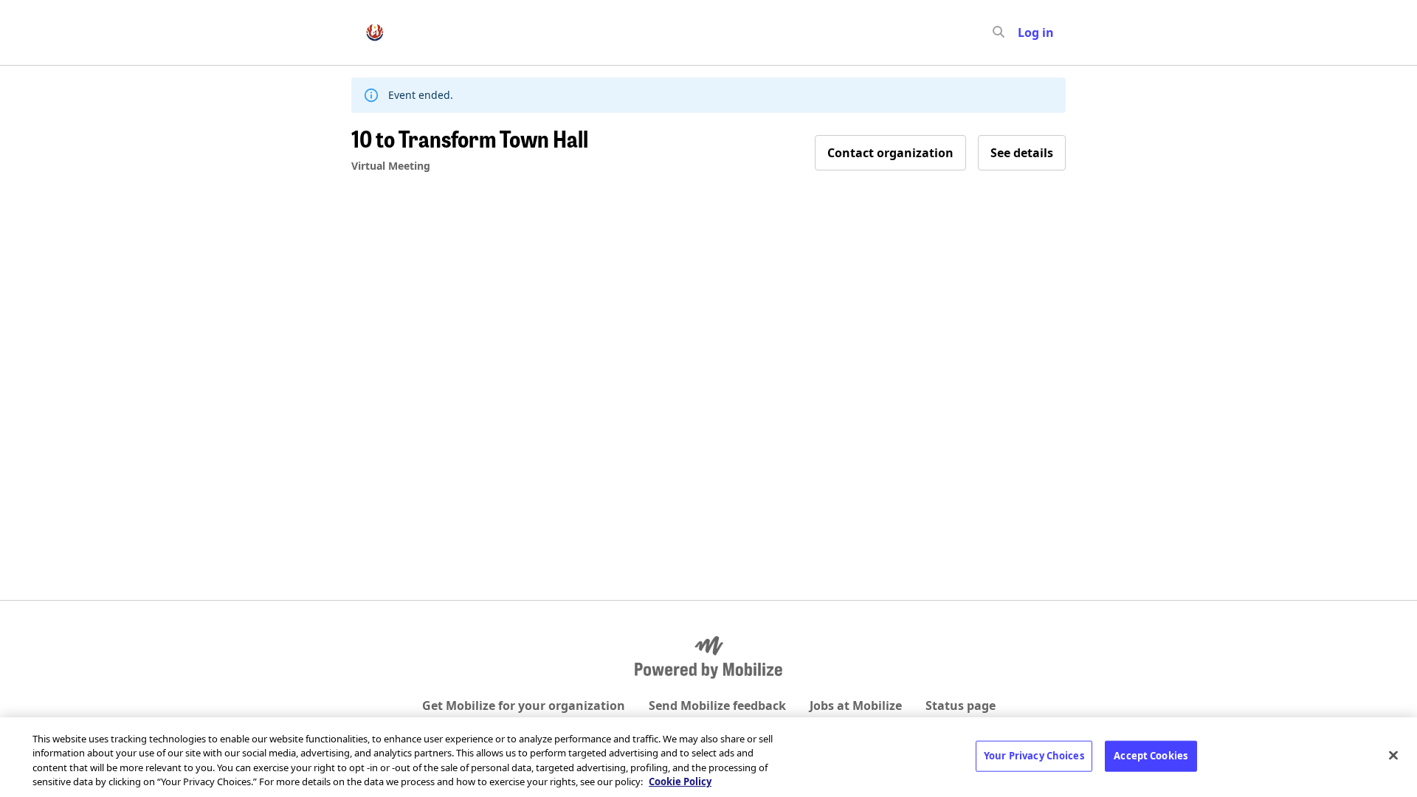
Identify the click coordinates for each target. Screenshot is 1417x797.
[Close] (1393, 755)
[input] (1025, 32)
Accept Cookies (1150, 755)
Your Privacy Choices (1034, 755)
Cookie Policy (680, 781)
